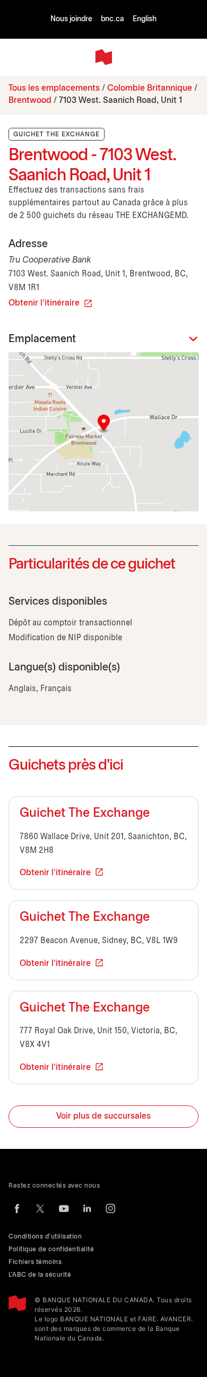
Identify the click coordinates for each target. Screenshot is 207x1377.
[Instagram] (110, 1208)
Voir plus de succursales (103, 1116)
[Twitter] (40, 1208)
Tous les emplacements (54, 88)
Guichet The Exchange (85, 814)
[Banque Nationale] (103, 57)
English (145, 19)
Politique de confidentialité (51, 1249)
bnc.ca (112, 19)
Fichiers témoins (35, 1262)
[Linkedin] (87, 1208)
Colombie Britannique (149, 88)
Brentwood (29, 100)
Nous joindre (71, 19)
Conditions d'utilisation (45, 1237)
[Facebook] (16, 1208)
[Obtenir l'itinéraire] (103, 431)
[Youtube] (63, 1208)
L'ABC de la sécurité (39, 1275)
